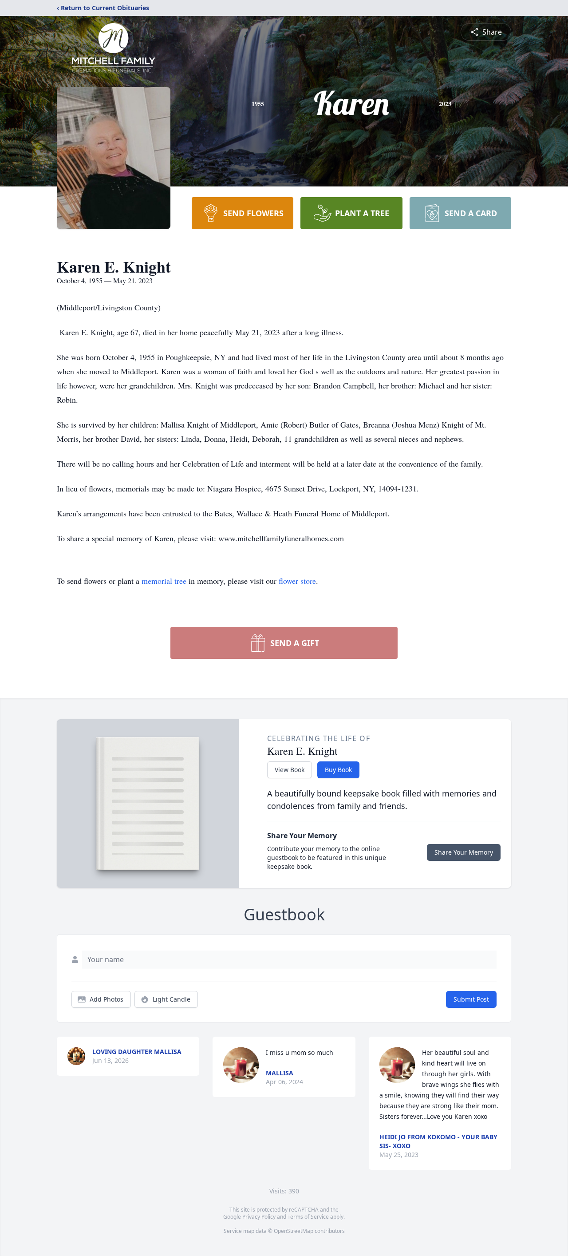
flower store (297, 580)
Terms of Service (308, 1216)
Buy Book (338, 769)
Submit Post (471, 999)
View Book (289, 769)
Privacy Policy (259, 1216)
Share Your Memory (463, 852)
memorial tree (164, 580)
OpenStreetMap (293, 1231)
